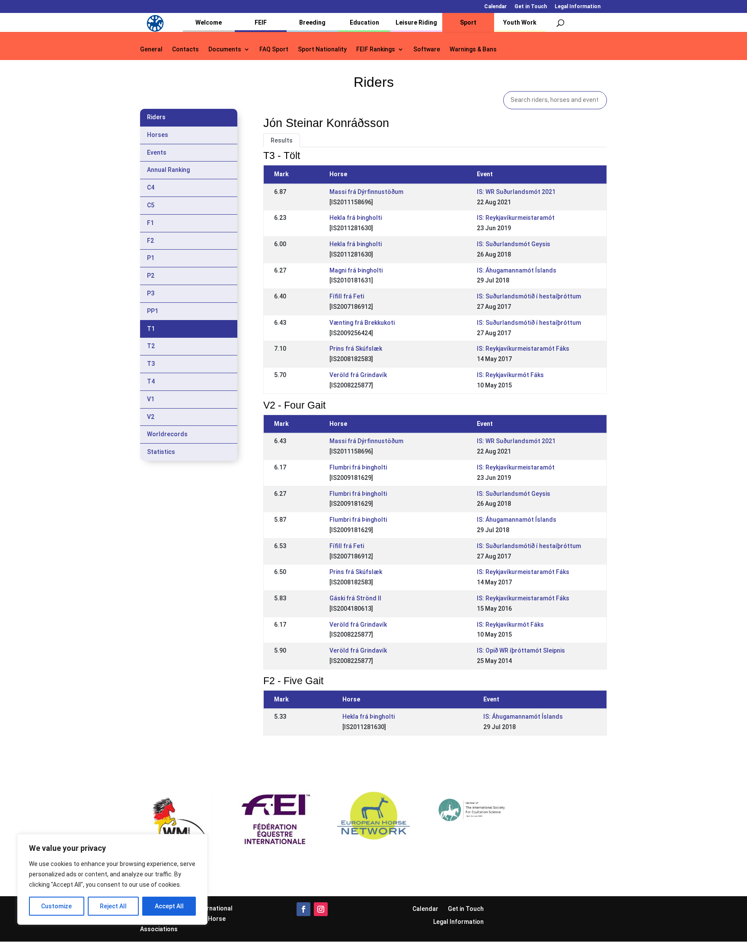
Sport (468, 22)
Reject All (113, 906)
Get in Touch (530, 7)
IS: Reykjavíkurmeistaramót (516, 217)
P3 (150, 293)
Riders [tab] (156, 117)
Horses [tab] (157, 134)
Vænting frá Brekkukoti (362, 322)
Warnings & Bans (473, 49)
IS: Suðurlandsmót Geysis (513, 244)
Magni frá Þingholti (356, 270)
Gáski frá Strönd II (355, 598)
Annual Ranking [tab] (168, 169)
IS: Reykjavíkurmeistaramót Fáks (523, 348)
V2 (150, 416)
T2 (151, 346)
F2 (150, 240)
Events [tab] (156, 152)
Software (426, 49)
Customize (56, 906)
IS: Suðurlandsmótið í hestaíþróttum (529, 296)
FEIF (261, 22)
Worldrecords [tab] (167, 434)
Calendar (495, 7)
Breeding (312, 22)
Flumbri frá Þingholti (358, 467)
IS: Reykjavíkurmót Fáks (510, 374)
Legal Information (577, 7)
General (151, 49)
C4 (150, 187)
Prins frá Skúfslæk (355, 348)
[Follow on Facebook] (303, 909)
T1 (151, 328)
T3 (151, 363)
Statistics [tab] (161, 451)
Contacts (185, 49)
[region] (112, 879)
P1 (150, 257)
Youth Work (519, 22)
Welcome (208, 22)
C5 (150, 205)
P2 (150, 275)
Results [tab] (282, 140)
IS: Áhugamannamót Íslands (516, 270)
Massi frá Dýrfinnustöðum (366, 191)
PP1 (152, 311)
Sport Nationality (322, 49)
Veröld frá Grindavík (358, 374)
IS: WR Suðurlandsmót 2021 (516, 191)
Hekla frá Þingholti (355, 217)
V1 (150, 399)
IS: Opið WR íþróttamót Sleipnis (521, 650)
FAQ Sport (273, 49)
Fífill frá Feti (346, 296)
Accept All (169, 906)
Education (364, 22)
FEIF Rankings (375, 49)
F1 (150, 222)
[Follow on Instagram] (321, 909)
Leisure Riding (416, 22)
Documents (224, 49)
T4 (151, 381)
